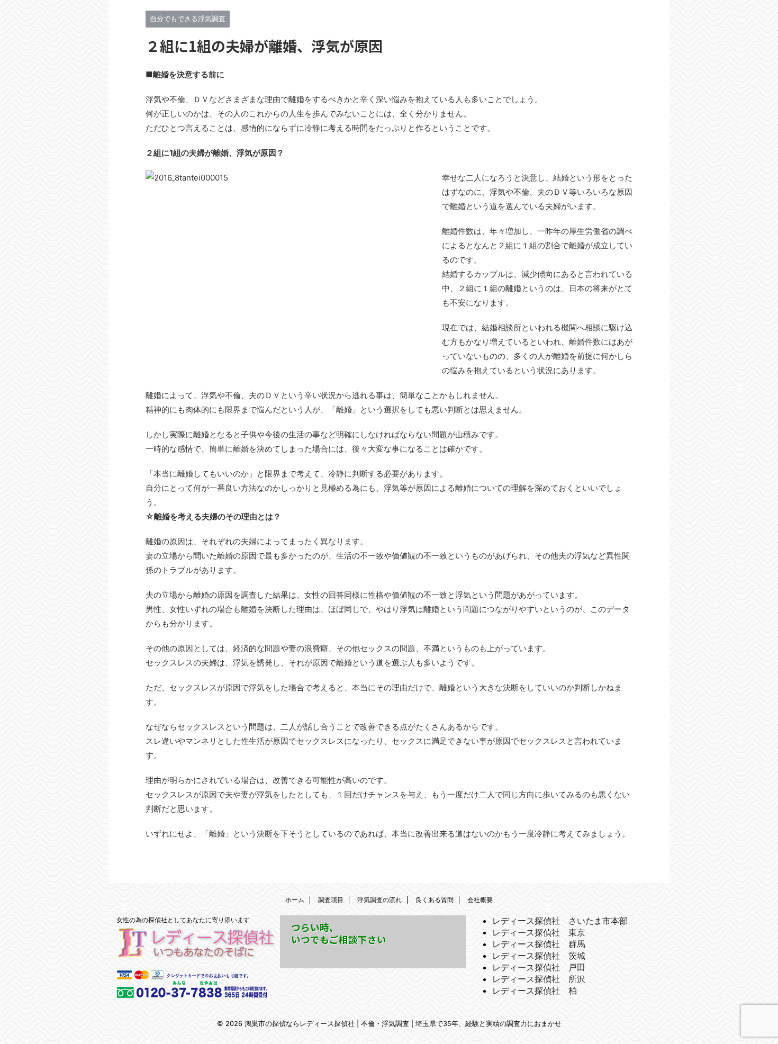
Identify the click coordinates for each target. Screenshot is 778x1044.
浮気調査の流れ (379, 900)
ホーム (294, 900)
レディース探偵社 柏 (534, 990)
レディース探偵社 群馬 (538, 944)
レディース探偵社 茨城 (538, 955)
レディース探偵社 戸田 (538, 967)
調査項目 (330, 900)
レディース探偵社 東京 (538, 932)
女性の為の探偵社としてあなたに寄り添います (183, 920)
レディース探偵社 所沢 (538, 979)
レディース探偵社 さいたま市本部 (560, 920)
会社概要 (480, 900)
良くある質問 (434, 900)
